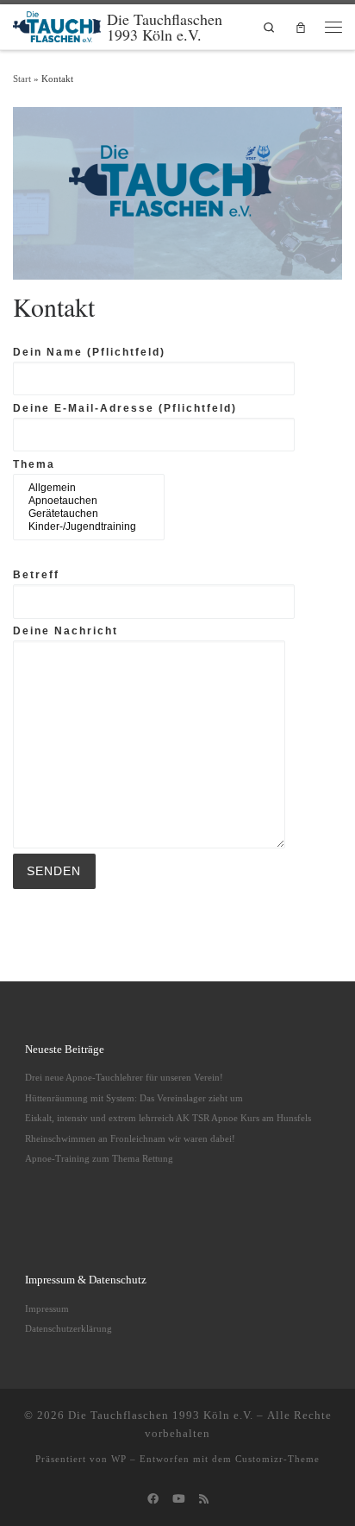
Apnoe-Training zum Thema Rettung (99, 1158)
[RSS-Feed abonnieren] (204, 1499)
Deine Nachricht (65, 631)
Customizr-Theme (277, 1458)
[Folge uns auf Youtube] (178, 1499)
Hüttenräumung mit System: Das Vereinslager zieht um (134, 1098)
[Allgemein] (82, 488)
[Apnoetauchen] (82, 501)
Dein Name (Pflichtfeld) (89, 352)
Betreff (36, 575)
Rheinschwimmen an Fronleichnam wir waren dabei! (130, 1138)
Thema (34, 464)
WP (119, 1458)
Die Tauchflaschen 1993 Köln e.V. (160, 1415)
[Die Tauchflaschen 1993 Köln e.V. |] (57, 24)
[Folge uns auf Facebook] (153, 1499)
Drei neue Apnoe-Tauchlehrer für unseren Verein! (124, 1077)
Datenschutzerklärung (68, 1328)
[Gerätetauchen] (82, 514)
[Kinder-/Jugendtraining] (82, 526)
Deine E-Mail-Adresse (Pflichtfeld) (125, 408)
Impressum (47, 1308)
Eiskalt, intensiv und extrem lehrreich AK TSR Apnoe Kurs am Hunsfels (168, 1118)
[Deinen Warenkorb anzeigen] (300, 27)
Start (22, 78)
